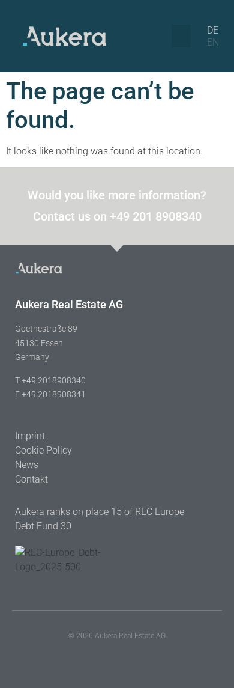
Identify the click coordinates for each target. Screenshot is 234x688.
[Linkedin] (102, 656)
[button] (181, 36)
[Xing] (132, 656)
